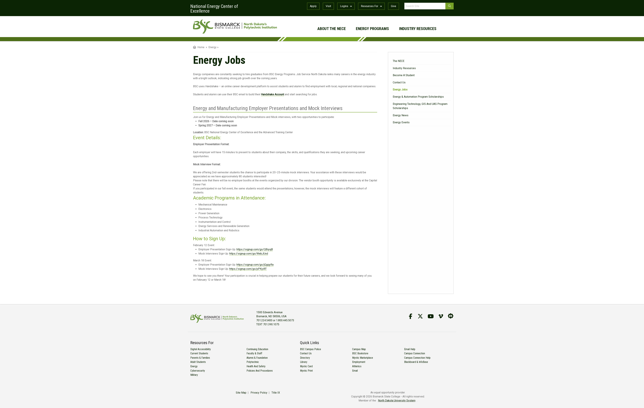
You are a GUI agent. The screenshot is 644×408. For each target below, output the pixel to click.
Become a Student (404, 75)
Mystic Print (306, 370)
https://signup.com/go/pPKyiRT (248, 268)
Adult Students (198, 362)
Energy (194, 366)
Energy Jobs (400, 89)
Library (303, 362)
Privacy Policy (259, 392)
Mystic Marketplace (362, 357)
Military (194, 374)
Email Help (409, 349)
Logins (344, 6)
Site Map (241, 392)
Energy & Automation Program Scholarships (418, 96)
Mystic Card (306, 366)
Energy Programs (372, 28)
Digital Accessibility (200, 349)
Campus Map (359, 349)
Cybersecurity (197, 370)
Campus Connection (414, 353)
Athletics (356, 366)
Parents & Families (200, 357)
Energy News (400, 115)
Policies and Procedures (260, 370)
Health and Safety (256, 366)
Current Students (199, 353)
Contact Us (399, 82)
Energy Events (401, 122)
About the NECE (331, 28)
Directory (305, 357)
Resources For (370, 6)
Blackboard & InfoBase (416, 362)
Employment (358, 362)
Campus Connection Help (417, 357)
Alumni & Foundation (257, 357)
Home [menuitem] (200, 47)
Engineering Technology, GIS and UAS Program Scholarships (420, 106)
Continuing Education (257, 349)
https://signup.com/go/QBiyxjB (254, 249)
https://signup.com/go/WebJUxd (248, 253)
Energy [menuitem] (212, 47)
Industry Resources (417, 28)
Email (355, 370)
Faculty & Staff (254, 353)
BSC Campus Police (310, 349)
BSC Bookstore (360, 353)
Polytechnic (253, 362)
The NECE (398, 61)
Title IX (276, 392)
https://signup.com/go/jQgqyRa (255, 264)
